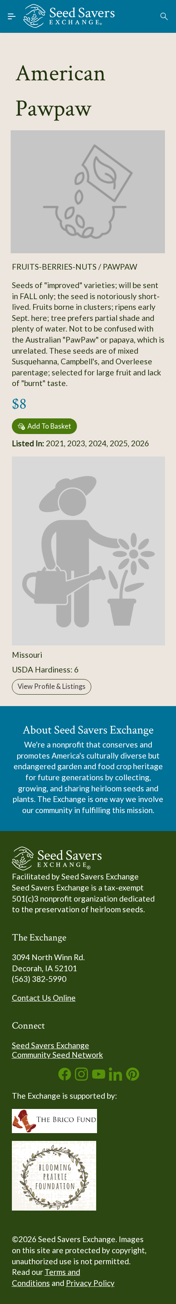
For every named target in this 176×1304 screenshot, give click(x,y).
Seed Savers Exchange (50, 1045)
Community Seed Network (57, 1054)
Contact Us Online (44, 997)
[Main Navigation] (12, 16)
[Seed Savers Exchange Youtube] (98, 1077)
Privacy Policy (90, 1283)
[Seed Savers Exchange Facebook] (64, 1077)
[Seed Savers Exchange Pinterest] (132, 1077)
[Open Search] (164, 16)
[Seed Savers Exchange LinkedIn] (115, 1077)
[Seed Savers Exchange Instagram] (81, 1077)
